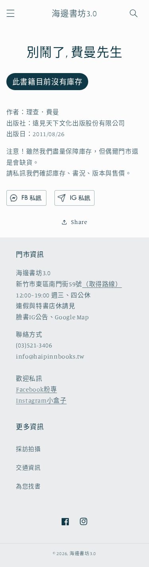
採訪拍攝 (28, 449)
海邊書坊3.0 (83, 553)
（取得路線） (102, 284)
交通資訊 (28, 467)
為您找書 (28, 486)
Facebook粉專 (36, 389)
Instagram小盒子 (41, 400)
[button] (10, 13)
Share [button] (79, 221)
